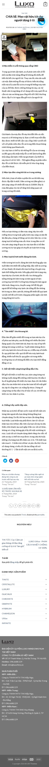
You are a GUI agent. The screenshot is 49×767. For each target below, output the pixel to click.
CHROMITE (7, 599)
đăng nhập (14, 562)
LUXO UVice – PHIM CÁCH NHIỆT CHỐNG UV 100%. (36, 544)
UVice (4, 618)
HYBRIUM (7, 608)
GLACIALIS (7, 594)
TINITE (5, 579)
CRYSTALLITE (8, 584)
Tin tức (24, 13)
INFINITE (6, 623)
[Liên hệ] (40, 19)
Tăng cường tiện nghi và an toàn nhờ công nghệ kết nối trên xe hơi (34, 476)
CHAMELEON (8, 613)
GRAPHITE (7, 604)
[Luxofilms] (24, 4)
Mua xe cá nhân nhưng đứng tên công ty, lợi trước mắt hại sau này (10, 476)
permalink (40, 515)
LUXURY (6, 589)
